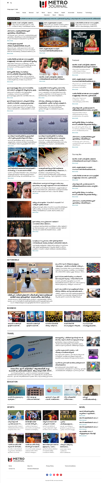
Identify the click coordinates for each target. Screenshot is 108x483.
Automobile (71, 12)
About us (29, 466)
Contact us (12, 468)
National (31, 12)
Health (63, 12)
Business (79, 12)
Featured (75, 60)
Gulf (37, 12)
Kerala (24, 12)
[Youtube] (57, 475)
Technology (88, 12)
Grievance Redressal (33, 468)
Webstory (61, 15)
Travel (10, 333)
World (43, 12)
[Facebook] (47, 475)
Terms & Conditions (70, 466)
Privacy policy (50, 466)
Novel (54, 15)
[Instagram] (54, 475)
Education (47, 15)
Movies (56, 12)
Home (17, 12)
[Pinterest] (61, 475)
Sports (49, 12)
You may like (76, 154)
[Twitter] (51, 475)
